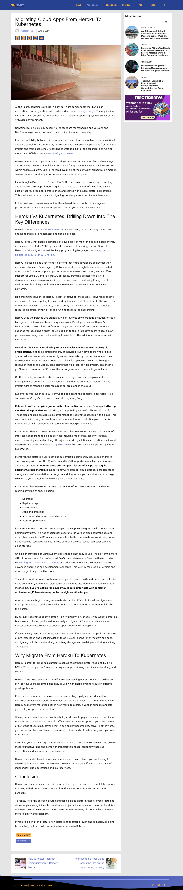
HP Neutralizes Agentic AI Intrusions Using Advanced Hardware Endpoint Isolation (155, 68)
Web (140, 5)
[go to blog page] (166, 21)
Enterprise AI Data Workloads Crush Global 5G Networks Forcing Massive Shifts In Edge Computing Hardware (155, 51)
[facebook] (17, 38)
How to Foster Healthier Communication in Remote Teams (43, 863)
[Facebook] (164, 885)
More (153, 5)
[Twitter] (159, 885)
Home (78, 5)
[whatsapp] (23, 38)
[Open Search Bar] (164, 5)
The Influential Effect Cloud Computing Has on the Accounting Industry (88, 863)
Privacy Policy (35, 885)
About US (48, 885)
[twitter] (29, 38)
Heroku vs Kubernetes (48, 229)
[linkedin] (35, 38)
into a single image (84, 111)
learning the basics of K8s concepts (39, 562)
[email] (41, 38)
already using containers (59, 153)
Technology (92, 5)
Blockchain (111, 5)
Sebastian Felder (27, 31)
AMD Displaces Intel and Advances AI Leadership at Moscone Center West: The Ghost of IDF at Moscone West (155, 35)
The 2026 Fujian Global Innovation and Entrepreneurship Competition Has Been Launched (152, 86)
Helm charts (64, 444)
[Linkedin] (153, 885)
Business (126, 5)
